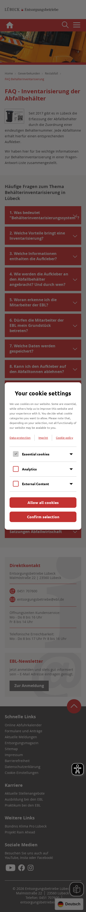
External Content (35, 484)
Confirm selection (43, 516)
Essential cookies (35, 454)
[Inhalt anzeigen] (71, 454)
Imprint (43, 437)
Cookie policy (64, 437)
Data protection (20, 437)
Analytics (29, 469)
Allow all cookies (43, 502)
